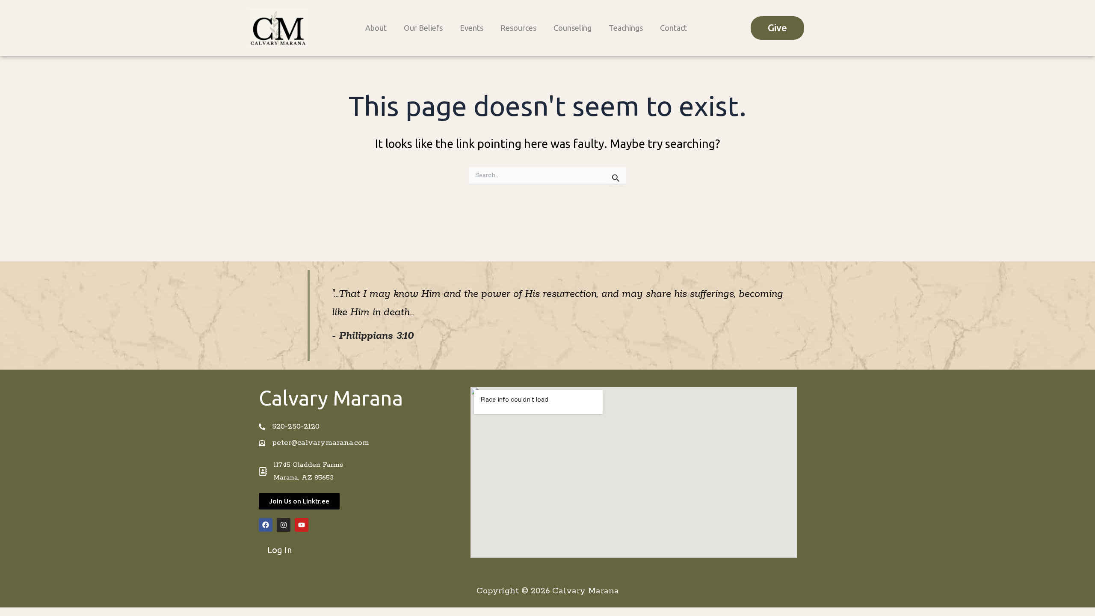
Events (471, 28)
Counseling (572, 28)
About (376, 28)
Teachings (626, 28)
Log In (279, 550)
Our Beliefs (423, 28)
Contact (673, 28)
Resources (518, 28)
